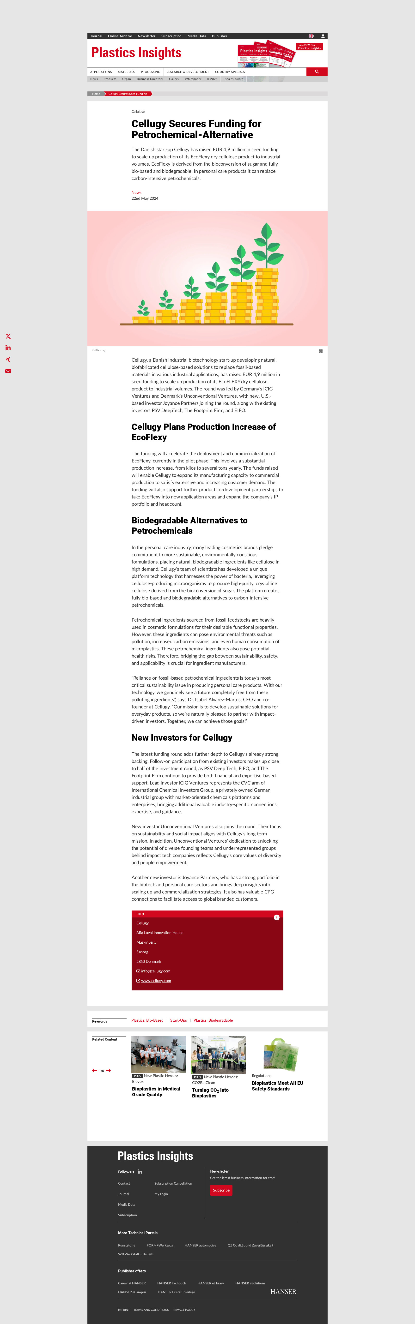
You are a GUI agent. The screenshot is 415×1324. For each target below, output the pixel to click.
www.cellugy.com (156, 981)
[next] (108, 1070)
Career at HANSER (132, 1283)
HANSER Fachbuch (171, 1283)
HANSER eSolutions (250, 1283)
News (136, 193)
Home (96, 93)
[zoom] (321, 351)
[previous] (94, 1070)
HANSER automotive (200, 1245)
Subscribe (221, 1190)
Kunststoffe (126, 1245)
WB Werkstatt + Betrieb (135, 1254)
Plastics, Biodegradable (213, 1020)
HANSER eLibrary (211, 1283)
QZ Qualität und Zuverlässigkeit (250, 1245)
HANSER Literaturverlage (176, 1292)
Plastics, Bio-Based (147, 1020)
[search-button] (317, 71)
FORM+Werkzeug (160, 1245)
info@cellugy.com (156, 971)
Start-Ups (178, 1020)
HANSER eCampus (132, 1292)
